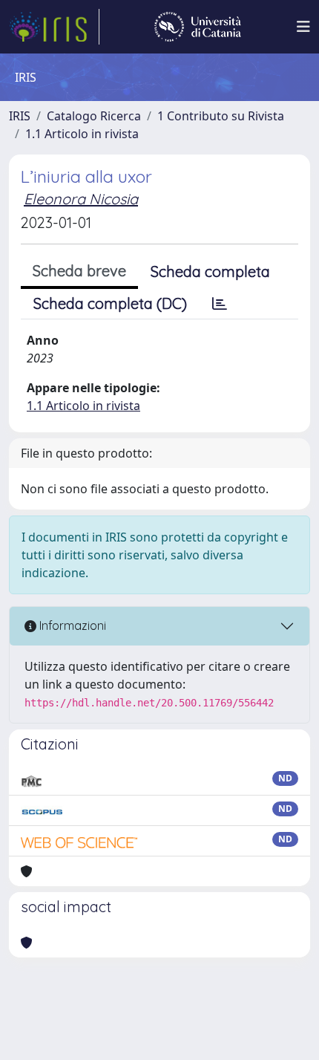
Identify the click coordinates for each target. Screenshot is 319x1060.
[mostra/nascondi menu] (303, 26)
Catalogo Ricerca (94, 116)
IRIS (19, 116)
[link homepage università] (197, 27)
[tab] (220, 303)
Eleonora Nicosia (81, 198)
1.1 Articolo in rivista (82, 134)
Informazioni (71, 625)
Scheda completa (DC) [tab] (110, 303)
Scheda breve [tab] (79, 270)
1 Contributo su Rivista (220, 116)
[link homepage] (54, 27)
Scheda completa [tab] (210, 271)
